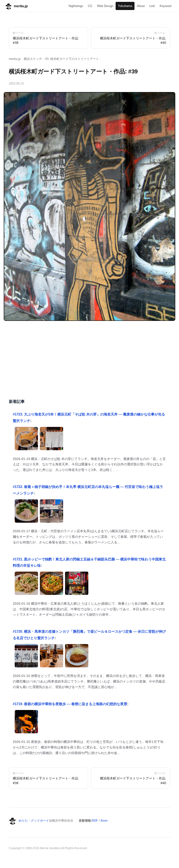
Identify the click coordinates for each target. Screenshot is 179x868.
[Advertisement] (89, 359)
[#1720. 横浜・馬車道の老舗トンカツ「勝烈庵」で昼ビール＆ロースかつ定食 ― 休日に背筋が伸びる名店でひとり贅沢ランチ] (26, 657)
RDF (95, 820)
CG (90, 6)
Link (152, 6)
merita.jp (21, 6)
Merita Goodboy (50, 848)
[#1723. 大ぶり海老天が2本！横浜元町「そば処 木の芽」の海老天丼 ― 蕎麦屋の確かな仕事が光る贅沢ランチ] (26, 440)
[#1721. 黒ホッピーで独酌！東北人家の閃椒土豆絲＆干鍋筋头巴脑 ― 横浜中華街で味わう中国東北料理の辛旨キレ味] (26, 584)
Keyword (165, 6)
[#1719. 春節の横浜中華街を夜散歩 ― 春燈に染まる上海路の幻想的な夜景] (26, 723)
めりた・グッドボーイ (34, 820)
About (141, 6)
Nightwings (76, 6)
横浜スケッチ (33, 59)
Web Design (105, 6)
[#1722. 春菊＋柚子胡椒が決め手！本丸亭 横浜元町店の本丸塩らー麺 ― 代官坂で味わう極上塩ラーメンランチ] (26, 512)
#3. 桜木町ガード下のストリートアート (72, 59)
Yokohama (125, 6)
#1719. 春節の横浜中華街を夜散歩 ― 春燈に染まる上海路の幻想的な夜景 (70, 704)
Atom (104, 820)
